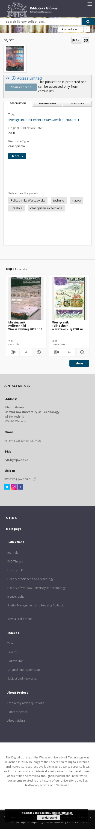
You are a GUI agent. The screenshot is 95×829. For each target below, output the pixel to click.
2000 (11, 133)
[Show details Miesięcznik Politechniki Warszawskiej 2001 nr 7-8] (81, 352)
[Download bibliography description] (12, 352)
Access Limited (29, 78)
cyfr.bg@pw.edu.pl (16, 460)
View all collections (19, 619)
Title (10, 643)
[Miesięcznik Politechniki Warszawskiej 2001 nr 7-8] (69, 298)
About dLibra (16, 721)
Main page (13, 529)
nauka (76, 200)
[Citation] (86, 40)
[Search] (88, 21)
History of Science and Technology (30, 579)
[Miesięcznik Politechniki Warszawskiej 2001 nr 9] (26, 298)
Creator (12, 652)
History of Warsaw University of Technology (36, 588)
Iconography (15, 597)
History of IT (15, 570)
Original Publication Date (24, 670)
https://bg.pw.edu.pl (17, 479)
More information (62, 812)
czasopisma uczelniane (46, 208)
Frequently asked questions (25, 703)
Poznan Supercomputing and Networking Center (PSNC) (47, 822)
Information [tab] (47, 103)
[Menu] (90, 3)
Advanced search (71, 29)
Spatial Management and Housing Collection (36, 605)
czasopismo (16, 146)
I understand (49, 817)
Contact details (17, 712)
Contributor (15, 661)
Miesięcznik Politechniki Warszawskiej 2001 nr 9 (25, 325)
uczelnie (16, 208)
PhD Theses (15, 561)
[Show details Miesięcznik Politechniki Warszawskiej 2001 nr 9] (38, 352)
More (79, 363)
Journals (12, 553)
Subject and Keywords (22, 678)
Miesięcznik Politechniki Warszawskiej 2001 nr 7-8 (69, 325)
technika (59, 200)
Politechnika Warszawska (28, 200)
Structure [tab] (77, 103)
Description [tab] (18, 103)
